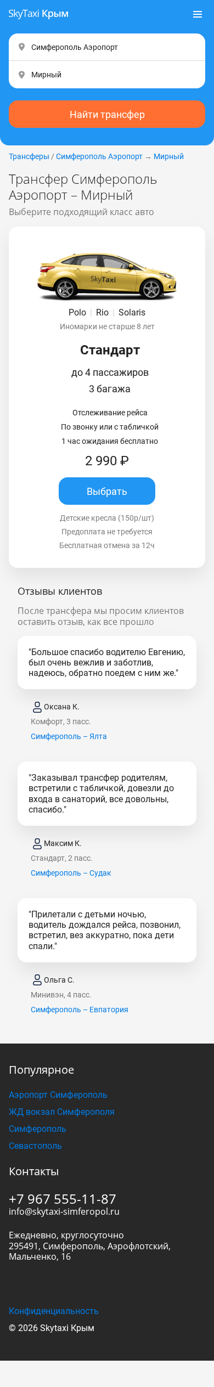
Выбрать (107, 491)
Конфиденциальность (54, 1311)
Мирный (169, 156)
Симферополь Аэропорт (99, 156)
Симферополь (37, 1129)
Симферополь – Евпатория (79, 1009)
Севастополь (35, 1146)
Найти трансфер (107, 114)
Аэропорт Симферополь (58, 1095)
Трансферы (29, 156)
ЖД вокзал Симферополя (62, 1112)
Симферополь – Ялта (69, 736)
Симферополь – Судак (71, 873)
